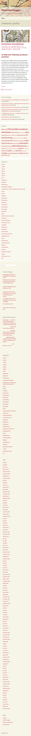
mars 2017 (5, 630)
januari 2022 (5, 549)
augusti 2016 (5, 641)
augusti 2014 (5, 690)
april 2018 (5, 623)
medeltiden (3, 224)
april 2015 (5, 672)
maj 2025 (5, 480)
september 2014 (6, 688)
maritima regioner (12, 47)
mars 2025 (5, 485)
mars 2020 (5, 590)
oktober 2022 (6, 536)
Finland (2, 193)
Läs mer (3, 86)
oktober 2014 (6, 686)
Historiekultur (4, 204)
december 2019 (6, 596)
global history (16, 140)
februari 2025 (6, 487)
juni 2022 (5, 538)
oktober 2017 (6, 628)
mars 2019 (5, 614)
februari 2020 (6, 592)
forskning (8, 138)
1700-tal (10, 129)
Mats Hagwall (6, 320)
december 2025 (6, 471)
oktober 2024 (6, 496)
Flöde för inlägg (6, 720)
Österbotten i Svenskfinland (12, 44)
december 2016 (6, 632)
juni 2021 (5, 561)
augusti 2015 (5, 664)
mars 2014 (5, 702)
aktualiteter (3, 182)
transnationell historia (12, 153)
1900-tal (24, 129)
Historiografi (4, 209)
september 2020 (6, 581)
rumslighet (9, 151)
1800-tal (17, 129)
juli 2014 (4, 693)
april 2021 (5, 565)
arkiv (27, 132)
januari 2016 (5, 655)
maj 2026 (5, 462)
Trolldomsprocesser (5, 256)
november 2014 (6, 684)
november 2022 (6, 534)
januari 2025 (5, 489)
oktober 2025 (6, 476)
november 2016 (6, 634)
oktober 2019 (6, 601)
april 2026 (5, 464)
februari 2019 (6, 617)
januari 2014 (5, 706)
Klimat (2, 213)
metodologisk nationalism (13, 148)
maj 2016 (5, 646)
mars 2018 (5, 625)
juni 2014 (5, 695)
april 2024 (5, 503)
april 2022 (5, 543)
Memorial (7, 148)
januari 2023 (5, 529)
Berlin (10, 135)
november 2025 (6, 473)
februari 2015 (6, 677)
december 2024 (6, 491)
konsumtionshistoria (5, 220)
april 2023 (5, 523)
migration (19, 47)
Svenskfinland (8, 49)
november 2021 (6, 554)
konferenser (4, 218)
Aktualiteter (6, 132)
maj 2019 (5, 610)
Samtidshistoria (4, 247)
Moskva (3, 151)
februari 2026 (6, 469)
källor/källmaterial (19, 146)
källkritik (10, 146)
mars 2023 (5, 525)
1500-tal (3, 164)
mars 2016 (5, 650)
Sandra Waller (17, 49)
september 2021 (6, 558)
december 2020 (6, 574)
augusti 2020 (5, 583)
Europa (19, 135)
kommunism (4, 146)
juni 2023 (5, 518)
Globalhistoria (4, 200)
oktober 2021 (6, 556)
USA (20, 153)
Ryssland (18, 151)
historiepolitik (4, 207)
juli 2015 (4, 666)
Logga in (4, 717)
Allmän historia (4, 184)
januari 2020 (5, 594)
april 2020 (5, 587)
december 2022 (6, 532)
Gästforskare (4, 198)
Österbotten (24, 47)
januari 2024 (5, 509)
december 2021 (6, 552)
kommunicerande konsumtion (7, 216)
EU (16, 135)
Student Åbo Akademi (6, 251)
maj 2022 (5, 541)
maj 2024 (5, 500)
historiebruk (8, 143)
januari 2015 (5, 679)
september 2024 (6, 498)
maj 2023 (5, 520)
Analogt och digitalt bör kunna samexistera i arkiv (12, 107)
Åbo (22, 153)
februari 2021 (6, 570)
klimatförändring (15, 143)
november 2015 (6, 657)
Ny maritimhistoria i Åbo (6, 117)
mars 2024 (5, 505)
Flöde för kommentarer (8, 722)
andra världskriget (22, 132)
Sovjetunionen (24, 150)
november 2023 (6, 511)
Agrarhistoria (4, 180)
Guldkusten (22, 140)
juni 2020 (5, 585)
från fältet (3, 195)
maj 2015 (5, 670)
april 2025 (5, 482)
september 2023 (6, 516)
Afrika (2, 178)
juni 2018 (5, 621)
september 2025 (6, 478)
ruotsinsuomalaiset (5, 242)
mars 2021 (5, 567)
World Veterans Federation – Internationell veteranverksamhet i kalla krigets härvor (9, 281)
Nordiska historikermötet (6, 233)
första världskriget (21, 138)
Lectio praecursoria (5, 222)
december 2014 (6, 681)
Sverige (4, 153)
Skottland (3, 249)
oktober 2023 (6, 514)
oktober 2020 (6, 579)
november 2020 (6, 576)
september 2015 (6, 661)
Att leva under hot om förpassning (8, 119)
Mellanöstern (4, 227)
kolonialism (23, 143)
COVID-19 (13, 135)
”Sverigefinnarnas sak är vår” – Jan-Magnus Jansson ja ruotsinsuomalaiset (9, 300)
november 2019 (6, 599)
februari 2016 (6, 652)
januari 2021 (5, 572)
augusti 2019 (5, 605)
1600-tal (3, 129)
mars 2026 (5, 467)
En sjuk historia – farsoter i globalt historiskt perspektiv (13, 189)
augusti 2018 (5, 619)
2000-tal (3, 175)
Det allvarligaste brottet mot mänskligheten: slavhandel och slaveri (9, 276)
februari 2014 (6, 704)
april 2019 (5, 612)
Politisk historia (4, 240)
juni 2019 (5, 608)
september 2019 (6, 603)
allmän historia (15, 132)
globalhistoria (9, 140)
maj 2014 (5, 697)
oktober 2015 (6, 659)
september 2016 (6, 639)
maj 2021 (5, 563)
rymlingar (13, 150)
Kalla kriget (3, 211)
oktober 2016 (6, 637)
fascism (23, 135)
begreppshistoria (5, 135)
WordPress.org (6, 724)
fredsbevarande (15, 138)
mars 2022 (5, 545)
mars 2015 (5, 675)
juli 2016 (4, 643)
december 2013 (6, 708)
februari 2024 (6, 507)
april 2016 (5, 648)
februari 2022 (6, 547)
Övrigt (2, 238)
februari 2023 (6, 527)
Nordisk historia (4, 231)
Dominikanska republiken (6, 186)
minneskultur (26, 148)
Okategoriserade (16, 46)
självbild (3, 49)
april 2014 (5, 699)
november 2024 (6, 494)
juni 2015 (5, 668)
